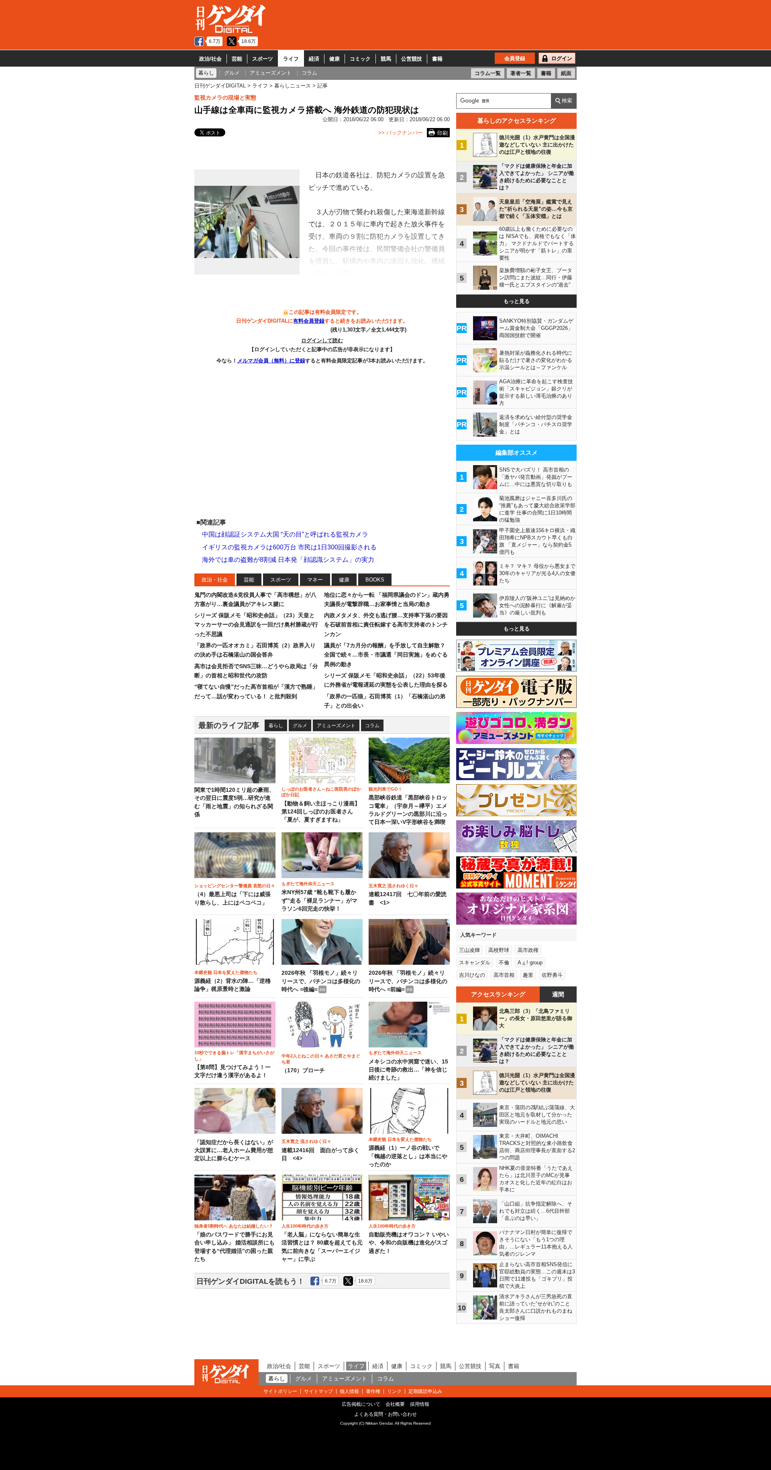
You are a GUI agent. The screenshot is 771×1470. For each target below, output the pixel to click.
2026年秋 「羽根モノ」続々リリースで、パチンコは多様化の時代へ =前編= (408, 981)
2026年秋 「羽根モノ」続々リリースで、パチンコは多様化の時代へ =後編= (320, 981)
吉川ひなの (472, 975)
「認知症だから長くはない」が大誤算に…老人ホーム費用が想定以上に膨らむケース (233, 1150)
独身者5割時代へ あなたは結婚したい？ (233, 1226)
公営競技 (411, 59)
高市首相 (504, 975)
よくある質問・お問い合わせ (385, 1414)
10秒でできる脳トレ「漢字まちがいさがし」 (234, 1055)
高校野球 (498, 950)
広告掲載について (361, 1404)
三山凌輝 (469, 950)
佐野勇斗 (552, 975)
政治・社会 (215, 580)
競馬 (386, 59)
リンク (394, 1391)
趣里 (528, 975)
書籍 (437, 59)
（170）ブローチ (303, 1070)
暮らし (276, 725)
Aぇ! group (530, 963)
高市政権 (528, 950)
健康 (334, 59)
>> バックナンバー (400, 133)
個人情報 (349, 1391)
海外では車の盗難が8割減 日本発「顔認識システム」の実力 (288, 559)
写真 (494, 1366)
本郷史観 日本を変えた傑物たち (225, 972)
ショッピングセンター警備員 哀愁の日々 (234, 885)
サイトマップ (318, 1391)
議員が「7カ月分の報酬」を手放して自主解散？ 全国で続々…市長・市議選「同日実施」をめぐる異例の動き (386, 654)
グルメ (300, 725)
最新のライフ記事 (228, 725)
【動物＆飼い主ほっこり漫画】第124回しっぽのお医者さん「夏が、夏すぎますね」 (320, 812)
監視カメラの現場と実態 (225, 97)
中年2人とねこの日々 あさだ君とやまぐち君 (320, 1058)
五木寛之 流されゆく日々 (393, 885)
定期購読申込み (425, 1391)
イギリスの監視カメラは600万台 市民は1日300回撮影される (289, 547)
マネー (315, 580)
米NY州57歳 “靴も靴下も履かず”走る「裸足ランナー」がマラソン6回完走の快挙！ (319, 900)
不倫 (504, 963)
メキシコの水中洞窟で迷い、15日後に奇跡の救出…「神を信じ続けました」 (408, 1070)
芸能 (237, 59)
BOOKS (374, 580)
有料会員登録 (308, 321)
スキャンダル (474, 963)
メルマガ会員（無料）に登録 (271, 361)
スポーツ (262, 59)
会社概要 (395, 1404)
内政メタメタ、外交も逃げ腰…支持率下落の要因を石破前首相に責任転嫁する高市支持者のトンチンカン (386, 624)
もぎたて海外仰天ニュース (308, 883)
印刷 (442, 133)
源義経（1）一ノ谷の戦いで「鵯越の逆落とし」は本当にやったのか (408, 1156)
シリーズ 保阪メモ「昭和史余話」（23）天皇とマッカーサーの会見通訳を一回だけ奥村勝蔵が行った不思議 (256, 624)
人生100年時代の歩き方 (304, 1226)
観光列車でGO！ (385, 789)
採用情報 (419, 1404)
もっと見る (517, 301)
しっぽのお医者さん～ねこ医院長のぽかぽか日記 (321, 792)
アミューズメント (336, 725)
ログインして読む (322, 341)
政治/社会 (210, 59)
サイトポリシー (280, 1391)
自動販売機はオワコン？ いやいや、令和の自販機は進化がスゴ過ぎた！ (409, 1243)
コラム (372, 725)
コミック (360, 59)
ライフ (291, 59)
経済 (314, 59)
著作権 (373, 1391)
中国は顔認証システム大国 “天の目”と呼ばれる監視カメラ (285, 534)
